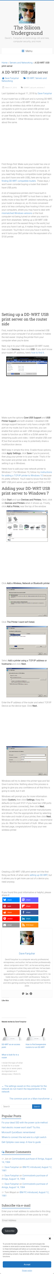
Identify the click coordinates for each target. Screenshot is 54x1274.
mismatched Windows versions (17, 213)
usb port (33, 88)
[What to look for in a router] (14, 1064)
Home (4, 62)
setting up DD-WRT (39, 875)
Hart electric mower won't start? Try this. (21, 1127)
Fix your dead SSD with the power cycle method (25, 1122)
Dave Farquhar (12, 78)
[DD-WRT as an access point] (12, 1034)
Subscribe (9, 1231)
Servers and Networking (21, 62)
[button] (49, 1238)
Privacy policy (27, 1270)
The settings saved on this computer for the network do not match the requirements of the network (24, 1089)
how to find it (37, 352)
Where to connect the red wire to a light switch (24, 1137)
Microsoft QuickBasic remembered (18, 1132)
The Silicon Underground (27, 30)
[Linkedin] (27, 993)
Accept (27, 1264)
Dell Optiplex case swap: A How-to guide (21, 1142)
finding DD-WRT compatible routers (19, 181)
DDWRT (26, 88)
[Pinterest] (31, 993)
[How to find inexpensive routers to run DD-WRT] (36, 1034)
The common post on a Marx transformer (30, 1098)
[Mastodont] (23, 993)
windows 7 (41, 88)
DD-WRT (30, 78)
